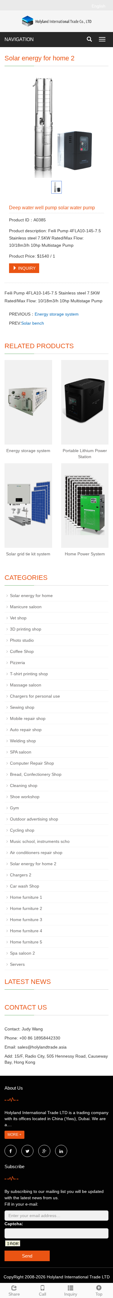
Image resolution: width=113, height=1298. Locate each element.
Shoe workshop (24, 796)
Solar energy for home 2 (33, 863)
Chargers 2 (20, 874)
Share (14, 1294)
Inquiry (70, 1294)
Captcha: (14, 1223)
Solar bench (32, 323)
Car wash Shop (24, 886)
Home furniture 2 (26, 908)
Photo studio (22, 640)
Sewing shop (22, 707)
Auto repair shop (26, 729)
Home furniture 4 (26, 930)
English (98, 6)
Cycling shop (22, 830)
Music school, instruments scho (40, 841)
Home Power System (85, 553)
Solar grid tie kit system (28, 553)
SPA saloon (20, 752)
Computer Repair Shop (32, 763)
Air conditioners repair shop (36, 852)
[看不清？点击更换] (12, 1243)
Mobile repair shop (28, 718)
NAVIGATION (19, 39)
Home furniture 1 (26, 897)
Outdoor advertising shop (34, 819)
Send (27, 1255)
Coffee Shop (22, 651)
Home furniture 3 (26, 919)
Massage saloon (25, 685)
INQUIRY (26, 268)
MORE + (14, 1135)
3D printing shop (25, 629)
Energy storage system (57, 314)
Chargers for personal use (35, 696)
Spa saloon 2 (22, 953)
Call (42, 1294)
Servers (17, 964)
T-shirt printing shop (29, 673)
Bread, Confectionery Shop (35, 774)
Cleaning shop (23, 785)
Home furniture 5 (26, 942)
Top (99, 1294)
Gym (14, 807)
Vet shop (18, 617)
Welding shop (23, 740)
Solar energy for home (31, 595)
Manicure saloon (26, 606)
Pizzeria (17, 662)
